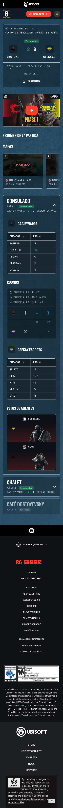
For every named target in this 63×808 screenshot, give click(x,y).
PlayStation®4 (31, 618)
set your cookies (16, 802)
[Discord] (31, 530)
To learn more (38, 799)
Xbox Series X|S (31, 600)
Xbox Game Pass (31, 594)
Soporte (31, 770)
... (39, 28)
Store (31, 745)
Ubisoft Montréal (31, 578)
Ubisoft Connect (32, 751)
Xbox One (31, 606)
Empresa (31, 757)
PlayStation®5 (31, 612)
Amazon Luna (31, 630)
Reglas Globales (31, 645)
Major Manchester (16, 28)
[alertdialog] (31, 792)
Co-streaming (36, 13)
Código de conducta (31, 651)
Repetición (34, 80)
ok (52, 801)
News (31, 764)
